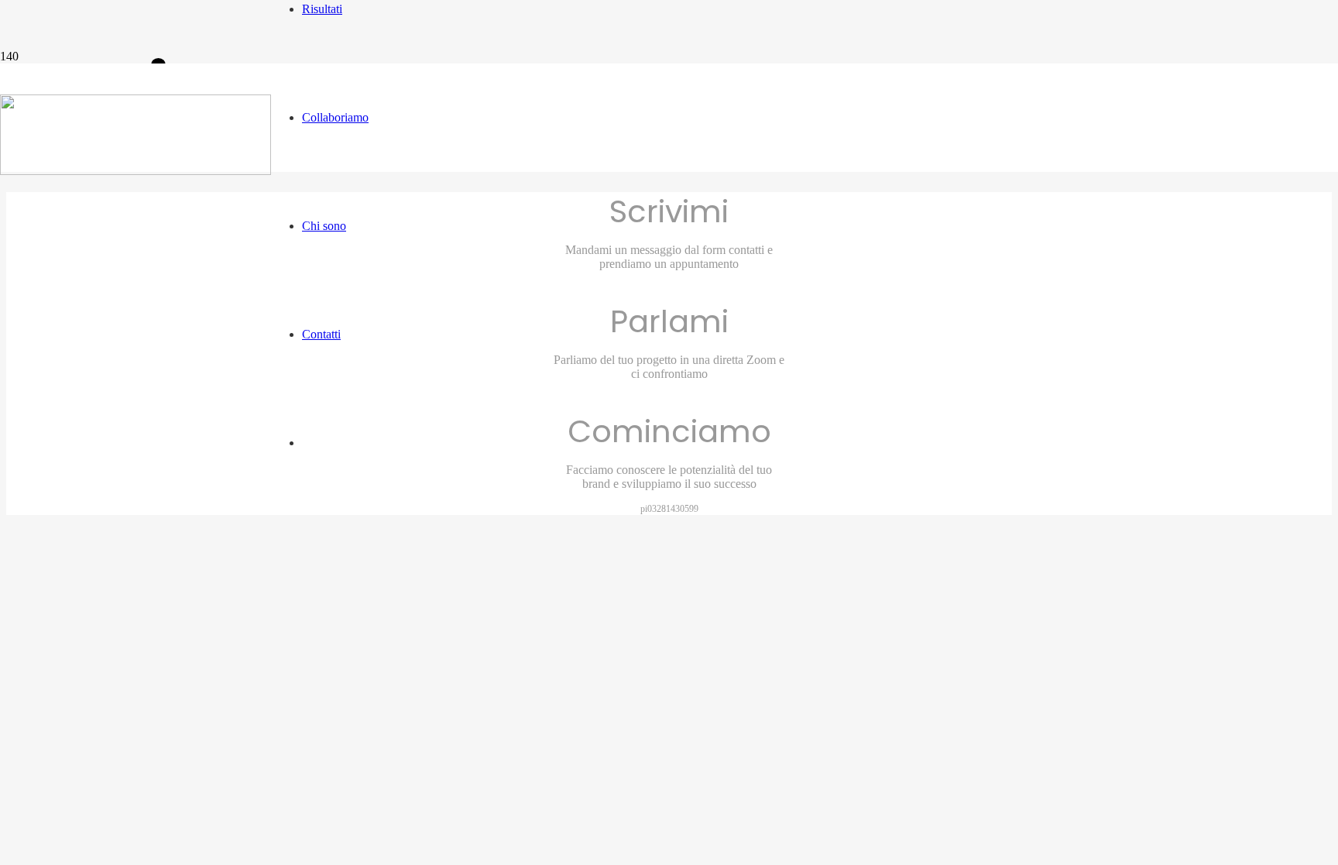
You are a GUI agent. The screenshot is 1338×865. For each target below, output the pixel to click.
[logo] (135, 170)
